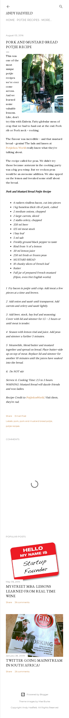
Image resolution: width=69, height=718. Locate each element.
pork (16, 421)
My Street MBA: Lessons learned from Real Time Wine (30, 591)
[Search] (61, 5)
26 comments (22, 671)
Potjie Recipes (28, 20)
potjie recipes (13, 426)
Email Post (20, 416)
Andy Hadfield (19, 13)
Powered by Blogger (37, 694)
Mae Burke (44, 701)
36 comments (22, 602)
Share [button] (9, 416)
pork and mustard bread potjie (36, 421)
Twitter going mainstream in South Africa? (34, 663)
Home (10, 20)
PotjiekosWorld (35, 397)
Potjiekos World (16, 147)
